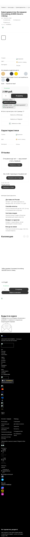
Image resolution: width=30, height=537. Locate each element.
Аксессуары (11, 7)
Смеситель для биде (6, 434)
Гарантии (16, 426)
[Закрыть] (15, 526)
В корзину (19, 96)
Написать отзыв (15, 165)
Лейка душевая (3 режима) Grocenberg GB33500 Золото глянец (13, 269)
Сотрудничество (18, 431)
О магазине (17, 421)
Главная (3, 7)
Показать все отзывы (15, 178)
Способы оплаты (11, 206)
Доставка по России (13, 200)
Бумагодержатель (21, 7)
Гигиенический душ (6, 432)
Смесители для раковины (5, 428)
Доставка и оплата (19, 424)
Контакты (16, 429)
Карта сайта (2, 413)
